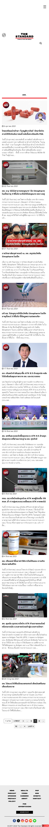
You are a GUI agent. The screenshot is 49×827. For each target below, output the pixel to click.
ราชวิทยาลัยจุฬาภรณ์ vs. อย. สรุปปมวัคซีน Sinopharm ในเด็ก (21, 255)
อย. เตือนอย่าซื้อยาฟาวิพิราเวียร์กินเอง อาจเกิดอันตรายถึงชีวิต (23, 562)
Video (24, 793)
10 (16, 726)
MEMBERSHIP (24, 812)
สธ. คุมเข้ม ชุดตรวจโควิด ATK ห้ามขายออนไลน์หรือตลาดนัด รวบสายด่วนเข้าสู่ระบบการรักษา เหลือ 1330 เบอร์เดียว (23, 625)
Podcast (12, 793)
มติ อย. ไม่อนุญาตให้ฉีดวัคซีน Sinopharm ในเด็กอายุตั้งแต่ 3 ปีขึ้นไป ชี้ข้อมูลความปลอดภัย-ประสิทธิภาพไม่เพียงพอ (24, 315)
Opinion (12, 796)
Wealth (24, 790)
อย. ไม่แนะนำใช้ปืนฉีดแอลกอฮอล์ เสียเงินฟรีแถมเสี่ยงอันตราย (23, 685)
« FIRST (17, 721)
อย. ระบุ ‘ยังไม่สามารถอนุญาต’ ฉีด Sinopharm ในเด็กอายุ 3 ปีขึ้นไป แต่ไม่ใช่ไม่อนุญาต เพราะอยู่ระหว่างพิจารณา (23, 192)
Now (37, 793)
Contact (37, 798)
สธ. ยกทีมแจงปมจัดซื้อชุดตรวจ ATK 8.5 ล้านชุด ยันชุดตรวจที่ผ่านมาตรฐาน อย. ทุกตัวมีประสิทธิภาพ (24, 437)
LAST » (31, 726)
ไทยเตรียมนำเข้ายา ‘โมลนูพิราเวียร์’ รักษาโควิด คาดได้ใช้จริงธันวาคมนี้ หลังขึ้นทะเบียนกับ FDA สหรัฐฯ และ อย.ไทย (23, 132)
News (12, 790)
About (24, 798)
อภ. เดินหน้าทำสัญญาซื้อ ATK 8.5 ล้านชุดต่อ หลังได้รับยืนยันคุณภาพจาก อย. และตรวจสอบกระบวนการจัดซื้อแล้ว (24, 375)
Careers (24, 796)
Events (37, 796)
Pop (37, 790)
